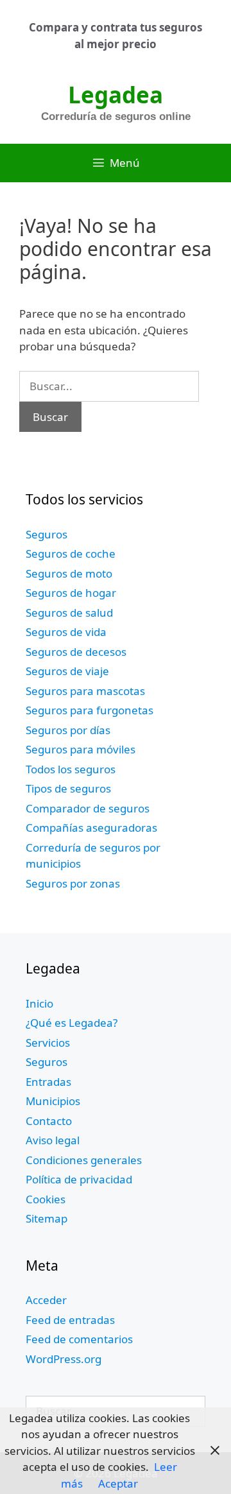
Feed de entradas (70, 1319)
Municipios (53, 1101)
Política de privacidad (79, 1179)
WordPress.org (63, 1359)
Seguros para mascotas (85, 690)
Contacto (49, 1120)
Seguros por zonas (73, 883)
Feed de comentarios (79, 1339)
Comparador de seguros (88, 808)
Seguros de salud (69, 612)
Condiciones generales (84, 1160)
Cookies (45, 1199)
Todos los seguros (71, 769)
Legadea (115, 95)
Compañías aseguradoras (91, 827)
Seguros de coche (71, 553)
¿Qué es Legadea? (71, 1022)
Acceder (46, 1299)
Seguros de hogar (71, 592)
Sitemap (46, 1218)
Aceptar (118, 1483)
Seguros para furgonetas (89, 710)
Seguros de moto (69, 573)
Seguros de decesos (76, 651)
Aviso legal (53, 1140)
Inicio (39, 1003)
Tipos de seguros (68, 788)
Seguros (46, 534)
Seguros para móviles (80, 749)
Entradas (48, 1081)
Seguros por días (68, 730)
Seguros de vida (66, 631)
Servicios (48, 1042)
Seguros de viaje (67, 671)
